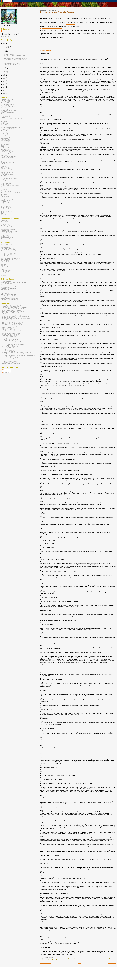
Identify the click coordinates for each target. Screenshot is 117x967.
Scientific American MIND (7, 188)
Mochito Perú (4, 165)
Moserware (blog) (5, 168)
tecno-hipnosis (57, 959)
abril (5, 70)
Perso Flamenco (5, 235)
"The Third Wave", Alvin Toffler (8, 360)
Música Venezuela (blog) (7, 172)
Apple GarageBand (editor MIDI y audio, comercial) (13, 282)
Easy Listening (4, 123)
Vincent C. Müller (70, 24)
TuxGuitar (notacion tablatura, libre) (9, 298)
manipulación (80, 958)
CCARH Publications (6, 247)
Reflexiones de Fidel (6, 183)
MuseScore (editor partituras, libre (9, 292)
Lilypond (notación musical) (7, 151)
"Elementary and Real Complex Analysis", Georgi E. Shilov (15, 316)
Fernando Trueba (5, 130)
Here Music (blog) (5, 140)
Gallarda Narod (5, 228)
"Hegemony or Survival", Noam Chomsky (11, 323)
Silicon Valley (4, 190)
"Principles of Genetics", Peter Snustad (10, 334)
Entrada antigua (112, 963)
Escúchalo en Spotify (45, 50)
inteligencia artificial (66, 958)
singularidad (42, 959)
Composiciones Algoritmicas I (8, 249)
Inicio (79, 963)
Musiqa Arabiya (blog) (6, 169)
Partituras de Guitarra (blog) (7, 234)
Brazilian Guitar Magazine (7, 112)
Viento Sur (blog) (5, 202)
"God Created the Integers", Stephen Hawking (12, 321)
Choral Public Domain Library (8, 248)
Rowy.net (3, 272)
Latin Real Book (5, 261)
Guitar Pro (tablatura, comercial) (8, 288)
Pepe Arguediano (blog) (7, 174)
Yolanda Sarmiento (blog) (7, 211)
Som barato (4, 194)
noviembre (6, 46)
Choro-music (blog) (5, 115)
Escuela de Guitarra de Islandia (8, 226)
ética (50, 958)
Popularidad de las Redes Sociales (9, 178)
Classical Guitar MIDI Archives (8, 116)
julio (5, 51)
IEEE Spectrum (5, 144)
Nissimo (3, 269)
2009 (4, 91)
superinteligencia (49, 959)
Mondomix (3, 166)
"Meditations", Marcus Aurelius (8, 329)
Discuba (3, 122)
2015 (4, 86)
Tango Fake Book (5, 274)
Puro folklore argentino (6, 180)
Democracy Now (5, 120)
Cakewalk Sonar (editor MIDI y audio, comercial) (12, 286)
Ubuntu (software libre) (6, 196)
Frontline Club (4, 133)
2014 (4, 87)
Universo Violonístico (6, 200)
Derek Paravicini (5, 121)
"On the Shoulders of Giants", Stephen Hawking (12, 330)
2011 (4, 89)
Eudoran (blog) (4, 129)
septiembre (6, 49)
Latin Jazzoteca (5, 149)
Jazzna (3, 146)
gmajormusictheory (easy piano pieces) (10, 258)
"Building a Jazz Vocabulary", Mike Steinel (11, 310)
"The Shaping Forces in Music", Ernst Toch (11, 358)
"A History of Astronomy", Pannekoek (10, 306)
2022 (4, 77)
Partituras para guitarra (6, 270)
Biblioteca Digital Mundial (7, 109)
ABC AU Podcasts (5, 100)
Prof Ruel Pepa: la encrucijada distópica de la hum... (15, 55)
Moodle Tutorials (5, 167)
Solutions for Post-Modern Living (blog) (10, 192)
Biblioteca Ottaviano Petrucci (8, 244)
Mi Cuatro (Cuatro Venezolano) (8, 162)
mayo (5, 68)
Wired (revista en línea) (6, 207)
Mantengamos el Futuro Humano (11, 66)
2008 (4, 93)
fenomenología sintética (56, 958)
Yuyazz (3, 212)
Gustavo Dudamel (5, 139)
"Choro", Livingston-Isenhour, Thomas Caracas (12, 311)
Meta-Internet (4, 161)
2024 (4, 74)
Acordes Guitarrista (5, 101)
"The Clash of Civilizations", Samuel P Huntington (13, 341)
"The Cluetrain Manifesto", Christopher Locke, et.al (13, 344)
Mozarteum (3, 264)
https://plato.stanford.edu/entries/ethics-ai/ (51, 28)
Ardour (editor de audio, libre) (8, 283)
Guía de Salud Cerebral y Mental (11, 53)
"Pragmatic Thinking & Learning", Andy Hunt (11, 333)
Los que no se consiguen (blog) (8, 156)
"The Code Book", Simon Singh (8, 345)
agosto (5, 50)
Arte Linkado (4, 220)
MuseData (3, 265)
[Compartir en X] (49, 957)
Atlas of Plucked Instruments (8, 107)
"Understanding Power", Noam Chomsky (11, 363)
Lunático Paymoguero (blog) (8, 157)
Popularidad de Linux (6, 177)
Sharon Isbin (4, 189)
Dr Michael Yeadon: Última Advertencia (12, 64)
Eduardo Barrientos (5, 225)
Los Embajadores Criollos (7, 152)
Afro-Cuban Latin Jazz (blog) (8, 104)
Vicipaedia (3, 201)
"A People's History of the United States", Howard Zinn (14, 307)
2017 (4, 84)
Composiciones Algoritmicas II (8, 250)
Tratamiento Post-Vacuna (9, 54)
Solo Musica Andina (6, 191)
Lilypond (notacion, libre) (7, 290)
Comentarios (6, 372)
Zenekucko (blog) (5, 214)
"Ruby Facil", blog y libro (7, 99)
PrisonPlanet (4, 179)
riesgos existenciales (104, 958)
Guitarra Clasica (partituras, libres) (9, 231)
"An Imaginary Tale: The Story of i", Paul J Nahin (12, 308)
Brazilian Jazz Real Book (7, 246)
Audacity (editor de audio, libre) (8, 284)
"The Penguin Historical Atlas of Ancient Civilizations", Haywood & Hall (18, 355)
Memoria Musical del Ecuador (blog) (9, 160)
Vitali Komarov (4, 203)
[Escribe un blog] (48, 957)
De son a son (4, 117)
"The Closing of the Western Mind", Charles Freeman (14, 343)
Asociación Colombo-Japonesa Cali (9, 106)
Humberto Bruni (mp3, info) (7, 143)
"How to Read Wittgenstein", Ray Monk (10, 326)
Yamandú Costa (5, 208)
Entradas (5, 369)
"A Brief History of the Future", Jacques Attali (11, 305)
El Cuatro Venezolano (6, 126)
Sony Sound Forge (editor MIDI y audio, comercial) (13, 295)
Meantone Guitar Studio (7, 232)
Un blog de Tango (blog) (7, 199)
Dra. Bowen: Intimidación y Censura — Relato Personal (15, 62)
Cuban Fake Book (5, 252)
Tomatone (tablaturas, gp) (7, 237)
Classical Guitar (5, 221)
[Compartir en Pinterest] (52, 957)
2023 (4, 75)
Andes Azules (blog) (6, 105)
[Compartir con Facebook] (51, 957)
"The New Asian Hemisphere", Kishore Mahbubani (13, 353)
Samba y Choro (5, 236)
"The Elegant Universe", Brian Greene (10, 349)
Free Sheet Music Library (7, 255)
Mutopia (3, 267)
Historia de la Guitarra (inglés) (8, 141)
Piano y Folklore (5, 271)
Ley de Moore (74, 958)
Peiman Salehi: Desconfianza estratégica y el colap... (15, 56)
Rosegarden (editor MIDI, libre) (8, 294)
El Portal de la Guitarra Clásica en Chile (10, 127)
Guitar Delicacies (5, 230)
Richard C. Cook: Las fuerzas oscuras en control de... (15, 59)
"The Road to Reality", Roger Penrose (10, 357)
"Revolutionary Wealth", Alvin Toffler (9, 335)
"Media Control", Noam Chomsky (9, 328)
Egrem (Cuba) (4, 124)
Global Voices (4, 134)
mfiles (2, 263)
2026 (4, 42)
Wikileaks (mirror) (5, 206)
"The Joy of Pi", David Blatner (8, 351)
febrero (5, 71)
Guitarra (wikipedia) (6, 135)
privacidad (97, 958)
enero (5, 72)
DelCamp (3, 223)
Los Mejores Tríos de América (8, 154)
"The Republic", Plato (6, 356)
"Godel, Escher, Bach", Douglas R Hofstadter (12, 322)
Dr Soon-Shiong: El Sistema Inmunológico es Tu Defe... (15, 60)
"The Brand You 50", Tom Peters (9, 340)
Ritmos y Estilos (5, 184)
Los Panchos (4, 155)
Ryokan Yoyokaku (5, 186)
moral (85, 958)
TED (2, 195)
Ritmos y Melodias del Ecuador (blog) (10, 185)
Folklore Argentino (5, 132)
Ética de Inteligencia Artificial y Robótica (12, 63)
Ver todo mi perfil (5, 36)
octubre (6, 47)
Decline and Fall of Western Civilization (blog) (12, 118)
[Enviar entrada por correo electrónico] (46, 957)
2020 (4, 80)
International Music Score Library (9, 259)
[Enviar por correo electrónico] (47, 957)
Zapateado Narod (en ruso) (7, 239)
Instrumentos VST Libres (7, 289)
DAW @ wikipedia (5, 287)
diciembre (6, 45)
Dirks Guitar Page (5, 224)
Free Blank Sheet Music (7, 254)
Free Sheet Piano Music (7, 257)
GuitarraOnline (4, 138)
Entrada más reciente (45, 963)
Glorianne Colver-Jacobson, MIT (9, 229)
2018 (4, 83)
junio (5, 67)
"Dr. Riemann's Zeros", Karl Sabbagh (10, 312)
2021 (4, 78)
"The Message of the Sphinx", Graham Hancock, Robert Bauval (16, 352)
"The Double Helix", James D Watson (10, 346)
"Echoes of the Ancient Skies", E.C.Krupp (11, 315)
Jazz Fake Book (5, 260)
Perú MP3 (3, 175)
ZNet (2, 213)
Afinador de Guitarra (6, 103)
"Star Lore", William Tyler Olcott (8, 338)
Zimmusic (3, 275)
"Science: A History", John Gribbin (9, 336)
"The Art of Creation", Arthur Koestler (10, 339)
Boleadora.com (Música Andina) (9, 110)
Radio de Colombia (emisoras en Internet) (11, 182)
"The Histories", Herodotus (7, 350)
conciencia (46, 958)
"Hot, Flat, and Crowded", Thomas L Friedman (12, 324)
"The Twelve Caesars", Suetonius (9, 361)
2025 (4, 43)
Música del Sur (4, 266)
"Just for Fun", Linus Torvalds (8, 327)
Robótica (111, 958)
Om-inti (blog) (4, 173)
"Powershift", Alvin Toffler (7, 332)
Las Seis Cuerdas (5, 147)
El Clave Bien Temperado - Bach (9, 253)
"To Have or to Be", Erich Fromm (9, 362)
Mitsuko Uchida (5, 163)
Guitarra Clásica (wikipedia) (7, 137)
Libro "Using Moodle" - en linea (8, 150)
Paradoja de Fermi (91, 958)
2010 (4, 90)
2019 (4, 81)
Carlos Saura (4, 113)
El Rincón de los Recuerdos (8, 128)
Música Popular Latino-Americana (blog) (11, 171)
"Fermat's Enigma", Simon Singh (9, 317)
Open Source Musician (6, 293)
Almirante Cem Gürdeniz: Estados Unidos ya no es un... (15, 58)
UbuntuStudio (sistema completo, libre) (10, 299)
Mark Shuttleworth (5, 158)
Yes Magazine (4, 210)
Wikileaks (3, 205)
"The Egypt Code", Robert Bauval (9, 347)
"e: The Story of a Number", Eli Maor (9, 313)
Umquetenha (4, 197)
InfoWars (3, 145)
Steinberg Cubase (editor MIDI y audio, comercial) (13, 297)
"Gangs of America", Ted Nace (8, 319)
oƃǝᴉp (4, 31)
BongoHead (4, 111)
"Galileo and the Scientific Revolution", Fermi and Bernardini (15, 318)
